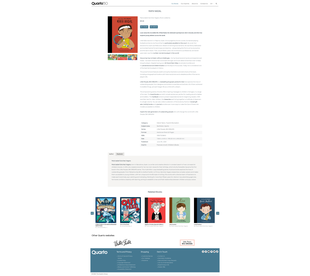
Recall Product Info (163, 265)
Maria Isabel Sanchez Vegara (121, 161)
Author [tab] (111, 154)
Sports (166, 126)
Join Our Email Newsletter (165, 262)
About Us (195, 3)
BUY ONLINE (144, 26)
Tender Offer (161, 267)
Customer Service (147, 256)
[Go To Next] (217, 214)
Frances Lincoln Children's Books (168, 145)
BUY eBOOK (153, 26)
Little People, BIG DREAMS (165, 129)
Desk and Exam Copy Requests (167, 260)
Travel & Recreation (172, 123)
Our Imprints (185, 3)
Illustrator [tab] (120, 154)
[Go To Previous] (91, 214)
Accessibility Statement (124, 269)
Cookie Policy (122, 260)
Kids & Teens (161, 123)
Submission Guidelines (164, 258)
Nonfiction (160, 126)
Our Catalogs (146, 258)
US (211, 3)
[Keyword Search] (216, 4)
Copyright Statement (124, 262)
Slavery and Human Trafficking (126, 267)
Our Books (174, 3)
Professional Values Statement (126, 265)
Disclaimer (145, 260)
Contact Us (204, 3)
